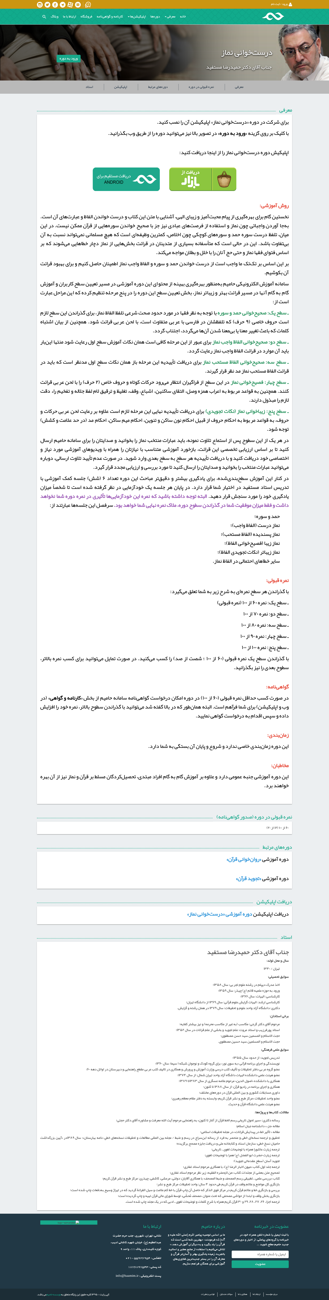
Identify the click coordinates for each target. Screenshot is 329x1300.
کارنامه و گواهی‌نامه (110, 16)
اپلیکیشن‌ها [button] (138, 16)
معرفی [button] (171, 16)
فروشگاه (86, 16)
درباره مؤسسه (272, 1294)
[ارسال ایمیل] (78, 4)
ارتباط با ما (69, 16)
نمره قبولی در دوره (201, 87)
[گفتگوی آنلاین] (88, 4)
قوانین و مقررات (207, 1294)
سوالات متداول (226, 1294)
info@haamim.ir (127, 1276)
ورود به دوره (69, 58)
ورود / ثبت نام (279, 4)
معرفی (239, 87)
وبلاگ (54, 16)
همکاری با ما (242, 1294)
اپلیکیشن (120, 87)
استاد (89, 87)
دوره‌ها (155, 16)
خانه (183, 16)
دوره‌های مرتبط (158, 87)
